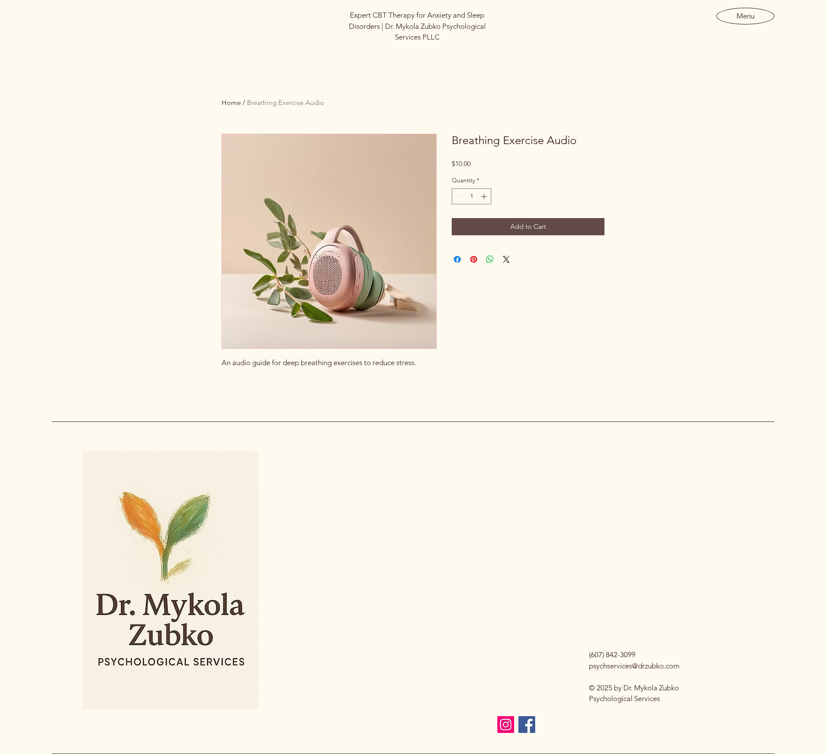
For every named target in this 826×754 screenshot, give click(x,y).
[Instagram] (505, 724)
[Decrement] (458, 196)
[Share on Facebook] (457, 259)
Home (231, 102)
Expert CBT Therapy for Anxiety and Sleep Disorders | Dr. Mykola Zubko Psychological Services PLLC (417, 26)
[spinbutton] (471, 196)
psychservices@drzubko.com (634, 666)
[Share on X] (506, 259)
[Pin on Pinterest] (473, 259)
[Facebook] (526, 724)
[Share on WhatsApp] (490, 259)
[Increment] (484, 196)
